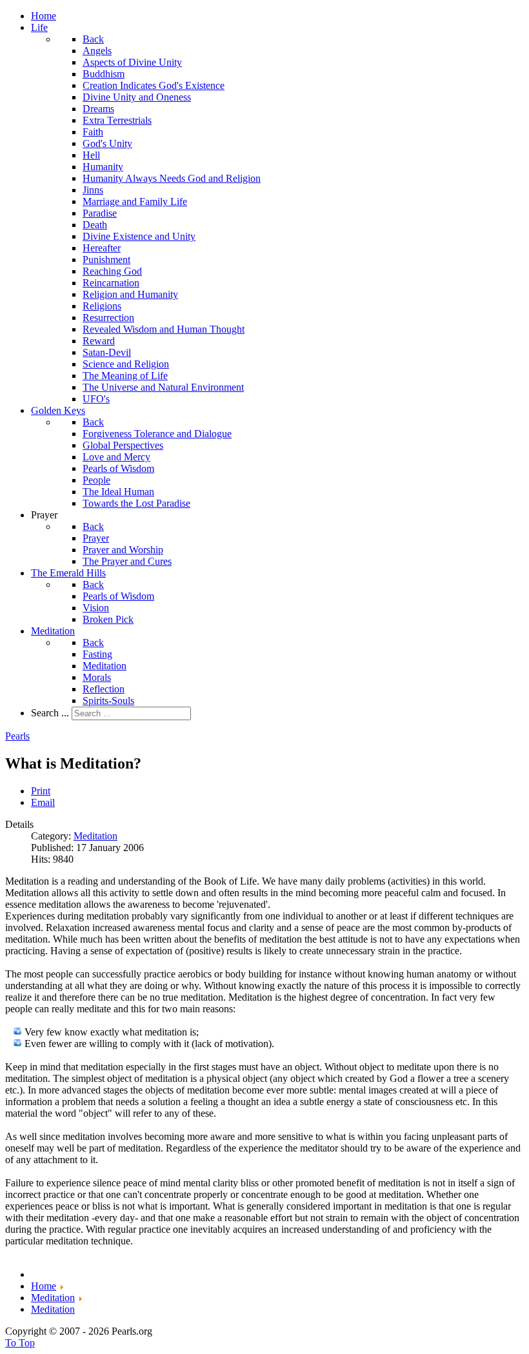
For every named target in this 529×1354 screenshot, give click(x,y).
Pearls (17, 736)
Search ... (50, 712)
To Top (20, 1342)
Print (40, 790)
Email (43, 802)
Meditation (95, 835)
